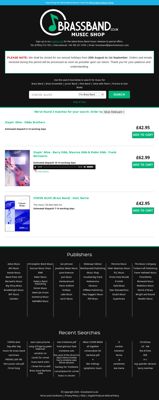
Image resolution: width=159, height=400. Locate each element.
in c (145, 359)
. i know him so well (40, 366)
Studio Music (119, 294)
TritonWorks (145, 276)
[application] (64, 167)
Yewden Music (145, 298)
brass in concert (66, 375)
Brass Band (37, 83)
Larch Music (66, 298)
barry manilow (145, 368)
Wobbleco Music (145, 285)
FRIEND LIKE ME (13, 359)
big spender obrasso (145, 363)
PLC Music (119, 272)
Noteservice (93, 281)
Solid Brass (119, 285)
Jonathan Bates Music (66, 268)
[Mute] (85, 167)
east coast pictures (40, 342)
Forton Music (40, 288)
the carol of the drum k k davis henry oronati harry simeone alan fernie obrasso (66, 359)
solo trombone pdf (66, 342)
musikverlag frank (92, 276)
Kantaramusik (66, 281)
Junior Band (71, 83)
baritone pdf (92, 355)
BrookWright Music (14, 290)
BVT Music (14, 294)
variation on (40, 353)
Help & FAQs (79, 101)
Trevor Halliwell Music (145, 272)
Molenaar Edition (93, 263)
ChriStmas (145, 342)
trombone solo (66, 350)
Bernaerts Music (13, 281)
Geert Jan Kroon (40, 292)
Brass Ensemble (54, 83)
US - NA (145, 346)
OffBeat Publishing (93, 290)
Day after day (14, 346)
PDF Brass (93, 298)
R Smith (119, 281)
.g (119, 359)
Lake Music (66, 294)
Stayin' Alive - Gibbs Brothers (25, 122)
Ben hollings (92, 363)
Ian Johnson (66, 263)
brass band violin (40, 361)
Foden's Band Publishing (40, 282)
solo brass (14, 355)
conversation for (92, 350)
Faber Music (40, 276)
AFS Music (14, 268)
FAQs (83, 395)
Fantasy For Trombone (66, 366)
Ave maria (119, 368)
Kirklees (66, 290)
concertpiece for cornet (67, 371)
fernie (119, 355)
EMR (40, 272)
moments (119, 350)
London (119, 346)
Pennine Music (119, 263)
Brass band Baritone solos (40, 372)
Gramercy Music (40, 296)
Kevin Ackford (66, 285)
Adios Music (14, 263)
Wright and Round (145, 294)
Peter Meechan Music (119, 268)
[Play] (35, 167)
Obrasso (93, 285)
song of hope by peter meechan (40, 347)
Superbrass (119, 298)
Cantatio (13, 298)
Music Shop (93, 272)
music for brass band (14, 350)
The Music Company (145, 263)
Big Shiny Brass (14, 285)
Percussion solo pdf (14, 363)
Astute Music (14, 272)
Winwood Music (145, 281)
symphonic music (93, 368)
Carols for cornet (40, 357)
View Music (43, 171)
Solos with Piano (101, 83)
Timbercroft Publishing (145, 268)
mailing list (57, 41)
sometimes (119, 363)
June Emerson (66, 272)
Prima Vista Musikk (119, 276)
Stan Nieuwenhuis (119, 290)
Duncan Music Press (40, 268)
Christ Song (14, 368)
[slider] (91, 167)
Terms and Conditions (51, 395)
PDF (145, 355)
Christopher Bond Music (40, 263)
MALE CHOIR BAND (93, 342)
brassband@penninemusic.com (112, 45)
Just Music (66, 276)
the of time (145, 350)
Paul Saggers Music (93, 294)
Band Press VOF (14, 276)
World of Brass (145, 290)
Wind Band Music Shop (101, 2)
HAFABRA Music (40, 301)
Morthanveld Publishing (92, 268)
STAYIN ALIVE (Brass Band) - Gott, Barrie (61, 198)
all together (93, 346)
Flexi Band (85, 83)
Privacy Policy (71, 395)
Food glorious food (66, 346)
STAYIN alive (13, 342)
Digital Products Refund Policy (103, 395)
